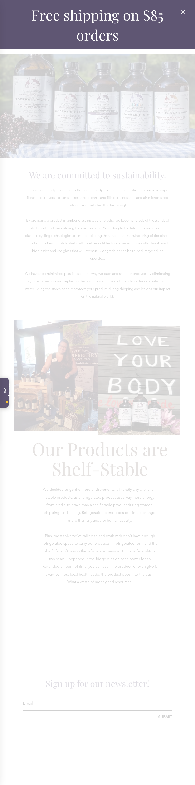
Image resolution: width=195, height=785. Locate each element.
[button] (183, 12)
